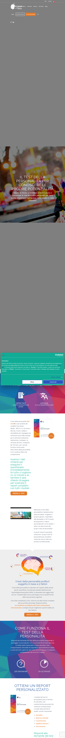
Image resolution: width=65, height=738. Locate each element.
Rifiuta (32, 382)
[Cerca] (38, 14)
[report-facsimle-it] (44, 429)
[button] (21, 513)
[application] (20, 513)
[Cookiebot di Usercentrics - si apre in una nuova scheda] (56, 355)
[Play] (12, 518)
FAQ (45, 1)
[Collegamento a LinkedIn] (13, 22)
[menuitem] (45, 1)
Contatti (49, 1)
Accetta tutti (53, 382)
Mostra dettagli (56, 377)
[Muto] (30, 518)
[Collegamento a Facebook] (11, 22)
